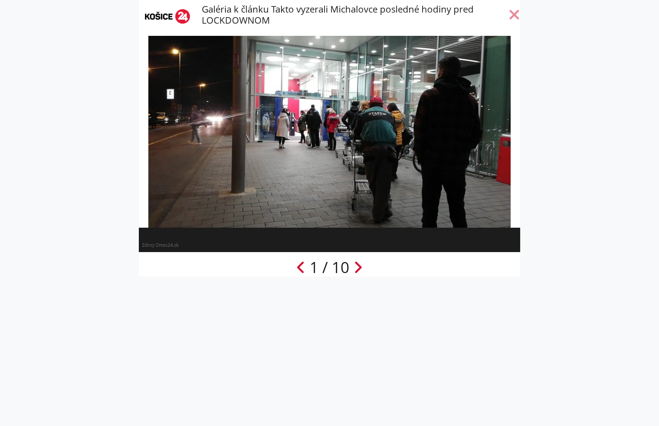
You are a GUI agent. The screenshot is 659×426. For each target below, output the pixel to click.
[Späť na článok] (514, 16)
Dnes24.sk (167, 244)
